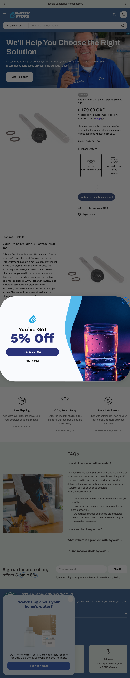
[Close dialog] (125, 301)
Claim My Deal (32, 352)
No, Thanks (32, 361)
